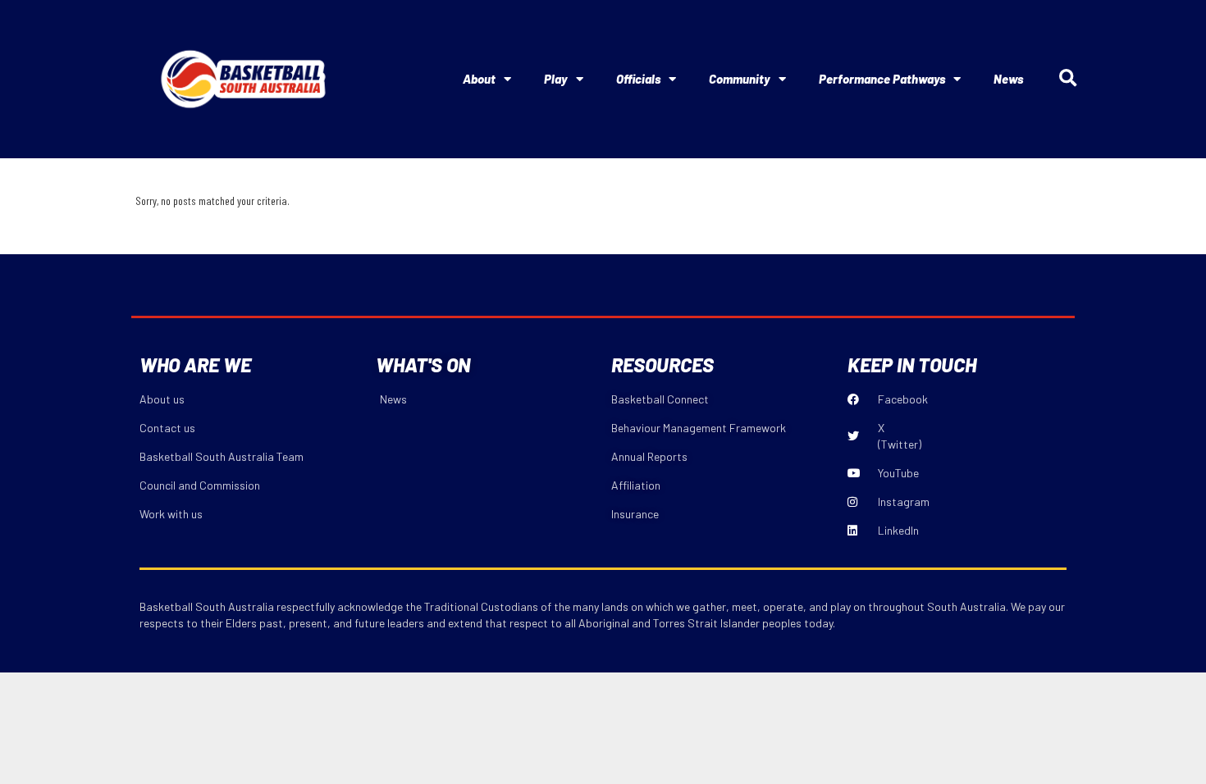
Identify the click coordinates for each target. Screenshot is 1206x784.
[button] (1068, 79)
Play (556, 78)
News (1008, 78)
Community (739, 78)
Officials (638, 78)
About (479, 78)
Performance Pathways (882, 78)
